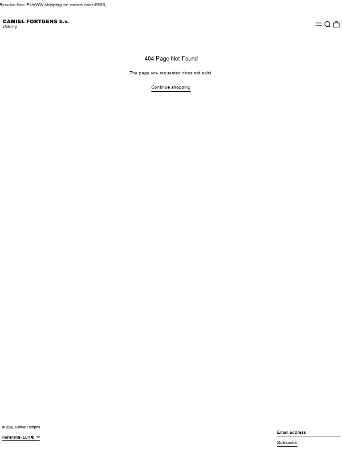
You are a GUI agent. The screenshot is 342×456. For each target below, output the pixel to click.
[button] (327, 24)
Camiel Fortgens (27, 427)
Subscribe (287, 442)
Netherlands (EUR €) (18, 437)
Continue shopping (171, 87)
